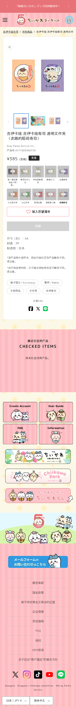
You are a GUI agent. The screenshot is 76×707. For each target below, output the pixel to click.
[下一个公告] (68, 6)
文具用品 (15, 290)
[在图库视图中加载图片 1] (21, 121)
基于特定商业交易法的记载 (38, 602)
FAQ (38, 631)
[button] (5, 19)
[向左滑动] (8, 121)
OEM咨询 (38, 650)
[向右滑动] (67, 121)
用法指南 (38, 621)
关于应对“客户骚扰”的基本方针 (38, 659)
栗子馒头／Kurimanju (22, 282)
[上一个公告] (7, 6)
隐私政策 (38, 592)
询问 (38, 640)
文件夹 (33, 290)
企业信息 (38, 612)
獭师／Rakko (51, 282)
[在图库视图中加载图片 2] (38, 121)
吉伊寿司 (51, 290)
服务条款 (38, 583)
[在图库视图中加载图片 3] (54, 121)
